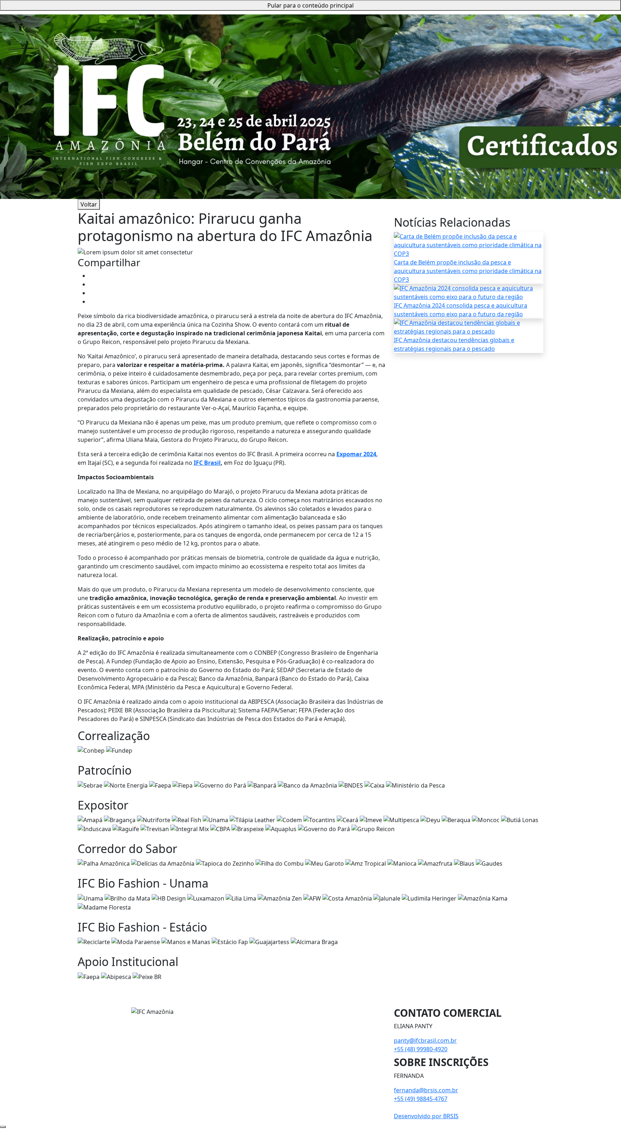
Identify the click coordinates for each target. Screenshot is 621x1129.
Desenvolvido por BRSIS (426, 1116)
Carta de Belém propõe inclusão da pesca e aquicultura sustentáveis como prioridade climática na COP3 (468, 271)
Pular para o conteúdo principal (310, 5)
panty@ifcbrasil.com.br (425, 1040)
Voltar (88, 204)
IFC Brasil (207, 463)
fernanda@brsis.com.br (426, 1090)
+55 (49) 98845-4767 (420, 1099)
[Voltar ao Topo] (3, 1127)
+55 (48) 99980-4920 (420, 1049)
